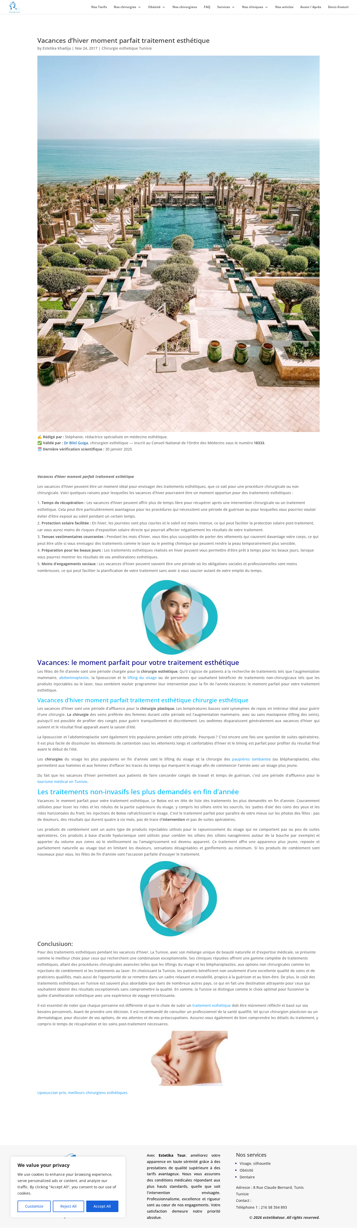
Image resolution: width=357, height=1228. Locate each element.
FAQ (207, 7)
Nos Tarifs (99, 7)
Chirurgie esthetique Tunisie (127, 48)
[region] (67, 1187)
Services (223, 7)
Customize (34, 1206)
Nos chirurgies (125, 7)
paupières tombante (249, 759)
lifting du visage (142, 677)
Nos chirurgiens (184, 7)
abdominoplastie (74, 677)
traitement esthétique (211, 1005)
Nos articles (284, 7)
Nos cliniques (252, 7)
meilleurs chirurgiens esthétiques (98, 1092)
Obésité (154, 7)
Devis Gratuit (338, 7)
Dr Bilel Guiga (76, 442)
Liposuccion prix (51, 1092)
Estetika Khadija (57, 48)
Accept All (102, 1206)
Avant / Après (310, 7)
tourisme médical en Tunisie (62, 781)
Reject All (68, 1206)
